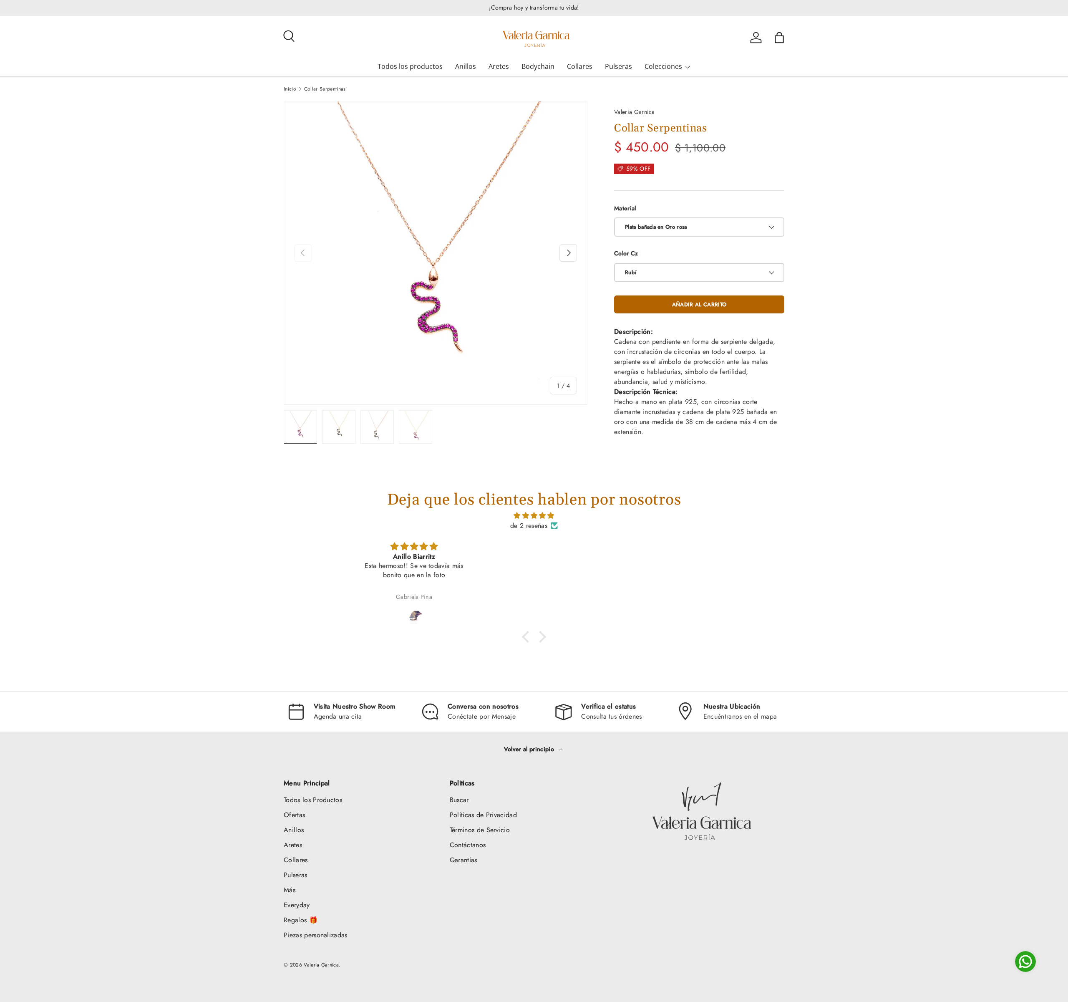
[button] (779, 37)
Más (289, 890)
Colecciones (663, 66)
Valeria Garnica (634, 112)
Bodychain (537, 66)
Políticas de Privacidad (483, 815)
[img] (534, 515)
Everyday (297, 905)
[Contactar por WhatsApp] (1025, 961)
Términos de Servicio (480, 830)
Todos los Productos (313, 800)
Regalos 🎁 (300, 920)
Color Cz (626, 253)
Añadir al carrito (699, 304)
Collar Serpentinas (325, 88)
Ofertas (294, 815)
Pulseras (618, 66)
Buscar (459, 800)
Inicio (290, 88)
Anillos (465, 66)
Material (625, 208)
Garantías (463, 860)
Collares (579, 66)
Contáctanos (468, 845)
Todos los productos (410, 66)
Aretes (499, 66)
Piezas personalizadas (316, 935)
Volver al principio (530, 749)
